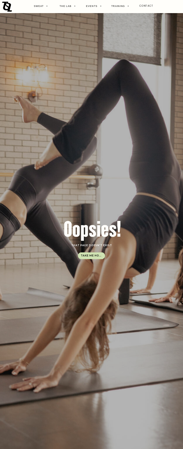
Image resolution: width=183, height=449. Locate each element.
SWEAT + (41, 6)
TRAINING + (120, 6)
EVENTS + (94, 6)
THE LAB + (68, 6)
